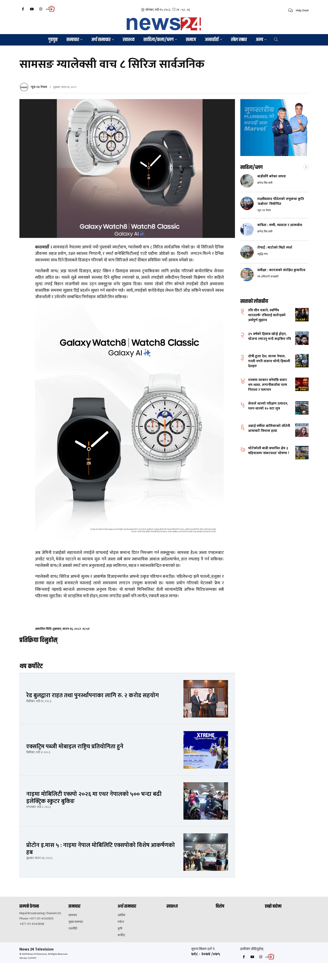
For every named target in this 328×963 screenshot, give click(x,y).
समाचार (73, 915)
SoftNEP (31, 958)
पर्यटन (121, 922)
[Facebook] (22, 9)
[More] (306, 166)
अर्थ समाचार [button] (100, 40)
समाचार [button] (72, 40)
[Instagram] (40, 9)
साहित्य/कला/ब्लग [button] (158, 40)
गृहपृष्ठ (53, 40)
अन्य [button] (259, 40)
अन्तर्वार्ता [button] (212, 40)
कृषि (120, 929)
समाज (191, 40)
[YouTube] (31, 9)
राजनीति (73, 929)
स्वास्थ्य (129, 40)
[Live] (51, 11)
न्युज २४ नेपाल (39, 87)
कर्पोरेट (121, 935)
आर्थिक (121, 915)
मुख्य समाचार (76, 922)
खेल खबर (239, 40)
